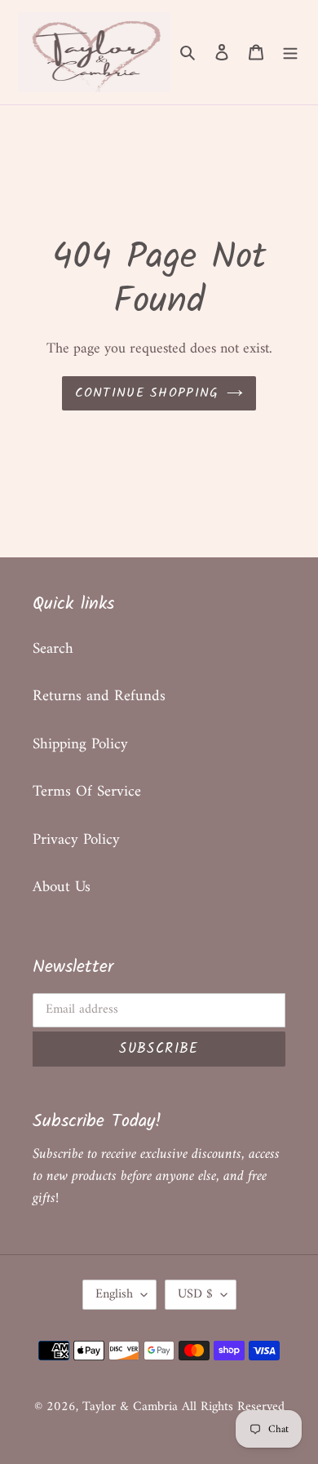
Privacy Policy (76, 840)
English (114, 1294)
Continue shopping (147, 393)
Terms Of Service (87, 792)
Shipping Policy (80, 744)
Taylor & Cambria (132, 1406)
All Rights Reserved (233, 1406)
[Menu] (290, 53)
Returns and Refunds (99, 696)
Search (53, 649)
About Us (62, 887)
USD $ (195, 1294)
